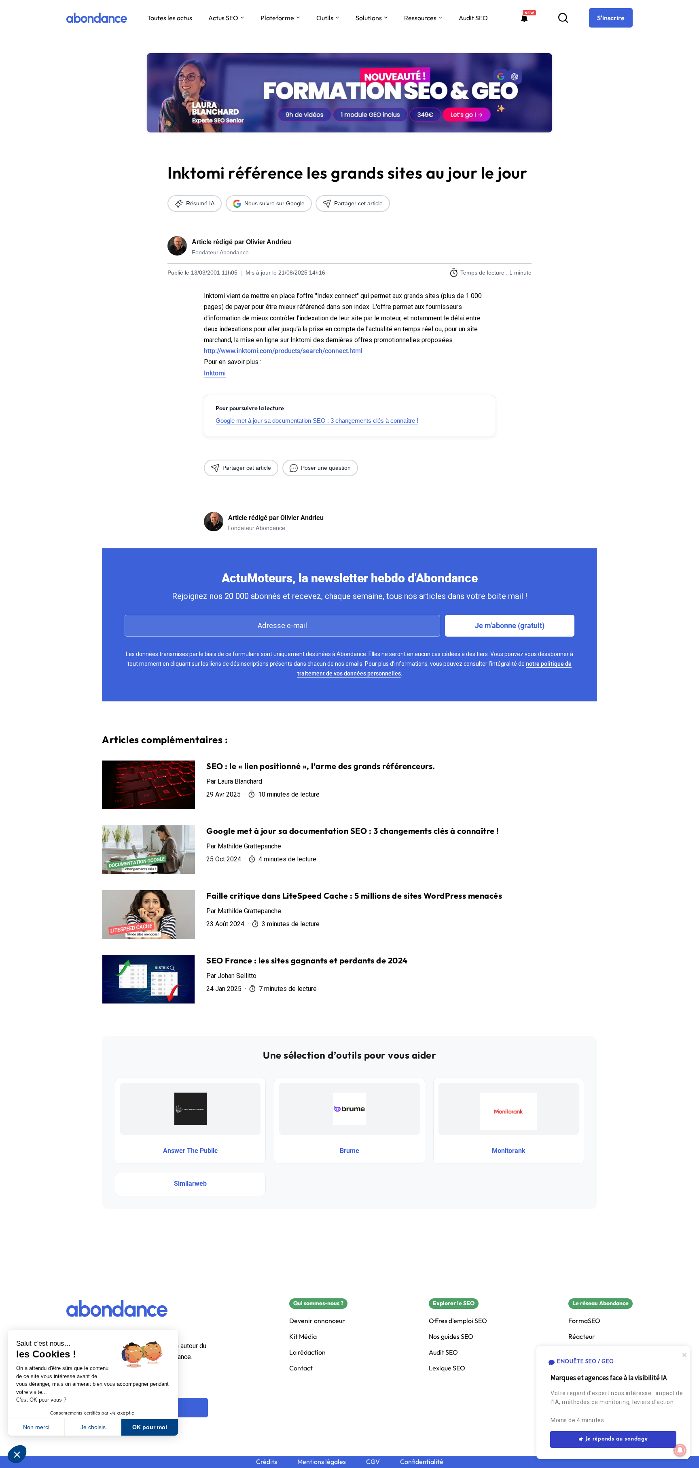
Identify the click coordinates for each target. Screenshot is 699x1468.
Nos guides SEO (451, 1336)
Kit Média (303, 1336)
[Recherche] (563, 18)
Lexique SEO (447, 1368)
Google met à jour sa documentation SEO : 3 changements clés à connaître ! (317, 420)
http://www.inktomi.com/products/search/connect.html (283, 351)
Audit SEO (473, 18)
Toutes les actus (169, 18)
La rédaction (307, 1352)
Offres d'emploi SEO (458, 1321)
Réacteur (581, 1336)
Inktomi (215, 373)
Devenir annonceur (317, 1321)
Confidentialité (421, 1462)
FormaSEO (584, 1321)
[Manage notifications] (680, 1450)
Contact (301, 1368)
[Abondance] (96, 18)
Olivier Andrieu (268, 242)
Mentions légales (321, 1462)
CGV (373, 1462)
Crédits (266, 1462)
